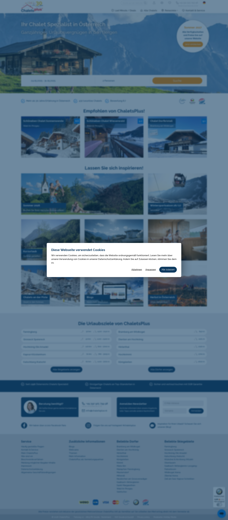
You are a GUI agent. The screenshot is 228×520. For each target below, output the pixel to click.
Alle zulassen (168, 269)
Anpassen (150, 269)
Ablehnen (136, 269)
